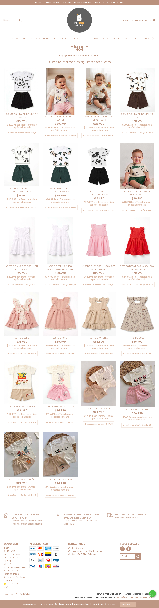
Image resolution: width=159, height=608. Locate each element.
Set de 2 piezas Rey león (22, 479)
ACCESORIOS (132, 38)
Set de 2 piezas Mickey (60, 479)
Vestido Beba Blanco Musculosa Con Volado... (60, 267)
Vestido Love (137, 338)
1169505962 (78, 548)
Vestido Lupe (22, 338)
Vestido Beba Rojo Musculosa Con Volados (137, 267)
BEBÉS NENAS (43, 38)
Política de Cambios (14, 577)
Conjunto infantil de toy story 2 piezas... (98, 118)
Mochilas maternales (107, 38)
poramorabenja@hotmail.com (88, 551)
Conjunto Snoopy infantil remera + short (137, 193)
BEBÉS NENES (61, 38)
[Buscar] (20, 20)
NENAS (76, 38)
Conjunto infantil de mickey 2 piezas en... (137, 115)
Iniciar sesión (141, 20)
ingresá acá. (122, 597)
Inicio (14, 38)
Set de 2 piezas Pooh (99, 408)
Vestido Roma (60, 338)
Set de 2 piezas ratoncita (60, 406)
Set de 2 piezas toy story (22, 406)
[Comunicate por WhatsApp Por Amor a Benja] (152, 593)
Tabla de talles (11, 574)
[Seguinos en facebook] (128, 548)
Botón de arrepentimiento (143, 597)
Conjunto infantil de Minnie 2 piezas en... (22, 115)
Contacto (8, 580)
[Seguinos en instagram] (122, 548)
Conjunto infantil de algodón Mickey (21, 190)
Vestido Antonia (99, 338)
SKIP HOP (27, 38)
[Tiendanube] (17, 595)
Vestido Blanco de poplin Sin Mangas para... (22, 267)
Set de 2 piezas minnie (137, 409)
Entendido (127, 604)
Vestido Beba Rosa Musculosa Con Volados (98, 267)
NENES (87, 38)
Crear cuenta (127, 20)
